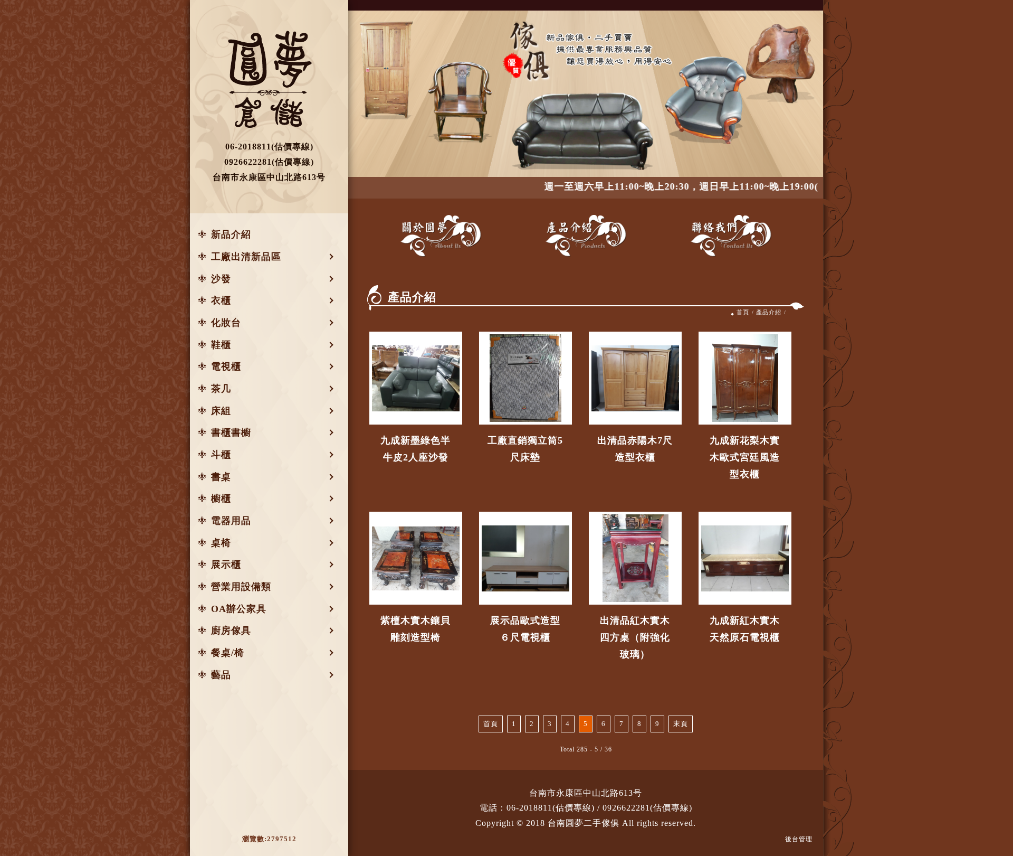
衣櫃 (221, 300)
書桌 (221, 477)
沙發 (221, 279)
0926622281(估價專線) (647, 807)
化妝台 (226, 322)
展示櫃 (226, 564)
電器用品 (231, 520)
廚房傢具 (231, 630)
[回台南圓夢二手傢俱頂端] (993, 812)
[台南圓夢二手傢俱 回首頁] (269, 79)
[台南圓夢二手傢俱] (440, 235)
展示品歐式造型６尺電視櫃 (525, 629)
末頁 (680, 724)
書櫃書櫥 (231, 432)
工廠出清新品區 (246, 256)
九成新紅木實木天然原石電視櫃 (745, 629)
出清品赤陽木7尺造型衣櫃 (635, 449)
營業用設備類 (241, 586)
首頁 (743, 312)
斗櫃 (221, 454)
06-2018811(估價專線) (550, 807)
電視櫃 (226, 366)
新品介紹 (231, 234)
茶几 (221, 388)
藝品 (221, 675)
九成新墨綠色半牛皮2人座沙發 (415, 449)
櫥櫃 (221, 498)
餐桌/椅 (227, 652)
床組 (221, 411)
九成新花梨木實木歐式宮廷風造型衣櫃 (745, 457)
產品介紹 (768, 312)
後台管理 (799, 839)
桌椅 (221, 543)
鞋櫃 (221, 345)
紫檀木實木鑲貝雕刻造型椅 (415, 629)
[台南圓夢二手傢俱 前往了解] (416, 378)
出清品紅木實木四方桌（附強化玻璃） (635, 637)
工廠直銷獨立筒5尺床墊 (525, 449)
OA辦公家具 (238, 609)
